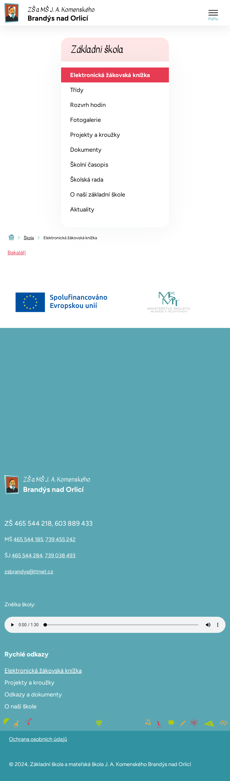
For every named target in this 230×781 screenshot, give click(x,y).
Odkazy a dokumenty (33, 694)
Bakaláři (16, 252)
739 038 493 (60, 555)
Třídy (77, 89)
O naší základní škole (97, 194)
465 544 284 (27, 555)
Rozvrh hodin (88, 104)
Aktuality (82, 209)
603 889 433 (74, 523)
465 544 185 (28, 539)
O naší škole (20, 706)
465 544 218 (33, 523)
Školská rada (86, 179)
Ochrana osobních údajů (38, 739)
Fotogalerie (85, 119)
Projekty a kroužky (95, 134)
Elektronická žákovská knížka (110, 75)
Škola (29, 237)
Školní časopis (89, 164)
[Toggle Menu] (213, 13)
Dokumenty (86, 149)
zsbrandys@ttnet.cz (28, 571)
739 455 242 (60, 539)
